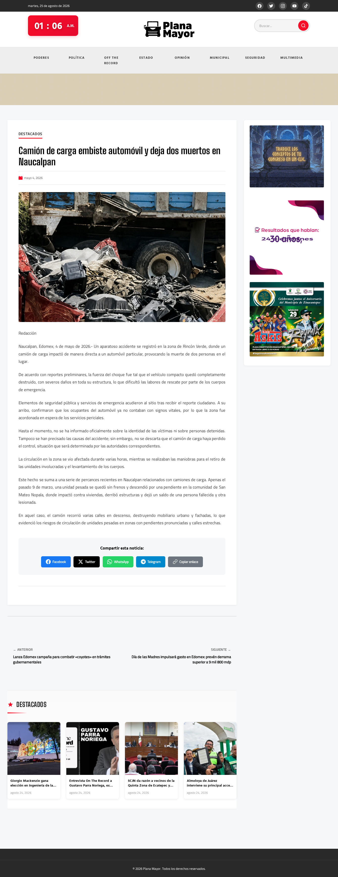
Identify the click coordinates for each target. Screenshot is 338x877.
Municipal (219, 57)
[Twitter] (271, 6)
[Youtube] (294, 6)
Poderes (41, 57)
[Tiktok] (306, 6)
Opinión (182, 57)
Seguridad (255, 57)
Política (77, 57)
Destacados (30, 134)
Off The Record (111, 60)
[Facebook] (260, 6)
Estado (146, 57)
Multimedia (291, 57)
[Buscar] (303, 25)
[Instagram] (283, 6)
